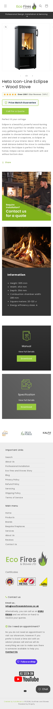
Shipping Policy (13, 493)
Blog (7, 475)
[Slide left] (21, 76)
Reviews (9, 539)
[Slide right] (32, 76)
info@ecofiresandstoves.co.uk (22, 606)
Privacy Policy (12, 479)
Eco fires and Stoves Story (18, 470)
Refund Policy (12, 484)
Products (10, 517)
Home (8, 513)
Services (9, 531)
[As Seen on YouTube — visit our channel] (26, 676)
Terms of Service (14, 497)
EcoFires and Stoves (40, 701)
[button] (5, 6)
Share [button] (8, 162)
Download (26, 358)
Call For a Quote (15, 111)
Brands (8, 522)
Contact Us (11, 544)
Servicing (10, 488)
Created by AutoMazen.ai (14, 702)
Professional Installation (17, 466)
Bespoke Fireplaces (15, 526)
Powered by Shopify (26, 704)
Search (9, 457)
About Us (10, 461)
